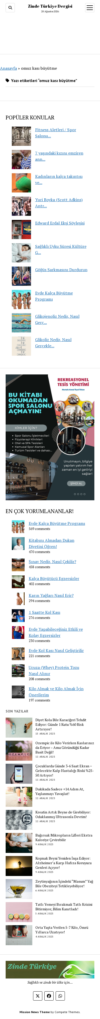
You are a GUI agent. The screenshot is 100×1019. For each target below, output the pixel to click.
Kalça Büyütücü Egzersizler (54, 578)
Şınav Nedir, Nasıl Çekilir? (52, 561)
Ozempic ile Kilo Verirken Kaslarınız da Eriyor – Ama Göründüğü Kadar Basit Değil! (64, 748)
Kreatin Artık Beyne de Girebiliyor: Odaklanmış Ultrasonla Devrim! (63, 814)
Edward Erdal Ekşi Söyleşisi (60, 223)
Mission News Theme (34, 1012)
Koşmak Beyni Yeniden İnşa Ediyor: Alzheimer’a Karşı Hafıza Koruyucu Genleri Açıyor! (63, 863)
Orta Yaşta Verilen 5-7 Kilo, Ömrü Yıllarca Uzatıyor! (61, 929)
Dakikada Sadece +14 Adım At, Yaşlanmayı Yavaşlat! (59, 791)
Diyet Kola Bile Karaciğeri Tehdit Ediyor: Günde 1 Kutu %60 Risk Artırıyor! (60, 724)
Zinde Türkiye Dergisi (50, 6)
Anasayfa (8, 68)
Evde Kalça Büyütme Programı (57, 523)
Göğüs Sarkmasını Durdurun (61, 269)
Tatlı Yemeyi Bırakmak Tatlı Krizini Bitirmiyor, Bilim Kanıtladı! (63, 906)
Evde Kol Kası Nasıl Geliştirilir (56, 650)
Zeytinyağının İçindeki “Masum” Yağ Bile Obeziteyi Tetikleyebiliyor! (64, 883)
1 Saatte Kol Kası (44, 612)
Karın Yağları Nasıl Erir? (51, 595)
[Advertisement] (50, 32)
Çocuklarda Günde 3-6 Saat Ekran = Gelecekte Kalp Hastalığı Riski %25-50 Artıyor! (64, 771)
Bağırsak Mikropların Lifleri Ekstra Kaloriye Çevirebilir (63, 837)
